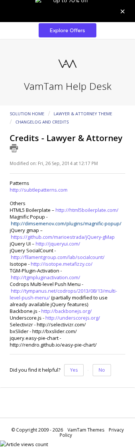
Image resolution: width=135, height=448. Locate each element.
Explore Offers (67, 30)
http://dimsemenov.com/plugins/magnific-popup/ (66, 223)
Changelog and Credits (42, 122)
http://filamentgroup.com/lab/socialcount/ (58, 257)
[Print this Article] (14, 148)
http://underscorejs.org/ (72, 317)
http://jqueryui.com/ (58, 243)
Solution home (27, 113)
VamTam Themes (86, 430)
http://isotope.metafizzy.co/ (62, 263)
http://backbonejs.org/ (66, 311)
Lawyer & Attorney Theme (83, 113)
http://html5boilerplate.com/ (87, 210)
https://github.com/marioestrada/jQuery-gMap (63, 237)
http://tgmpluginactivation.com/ (45, 277)
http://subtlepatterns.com (39, 189)
